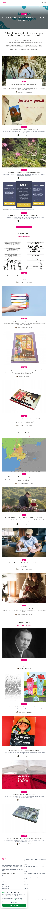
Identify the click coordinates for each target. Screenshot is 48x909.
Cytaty (24, 81)
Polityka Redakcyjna (36, 899)
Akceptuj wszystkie (14, 905)
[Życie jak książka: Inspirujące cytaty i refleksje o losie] (24, 71)
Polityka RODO (29, 899)
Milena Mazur (4, 884)
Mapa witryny (43, 899)
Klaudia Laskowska (5, 888)
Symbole (24, 169)
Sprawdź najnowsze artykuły (24, 227)
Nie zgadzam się (14, 902)
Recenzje (24, 14)
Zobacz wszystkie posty (24, 236)
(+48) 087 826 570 (6, 875)
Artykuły (26, 856)
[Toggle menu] (45, 2)
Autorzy (24, 212)
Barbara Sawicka (5, 886)
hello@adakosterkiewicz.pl (8, 877)
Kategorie (27, 881)
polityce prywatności (18, 899)
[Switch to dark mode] (43, 3)
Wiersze (24, 126)
